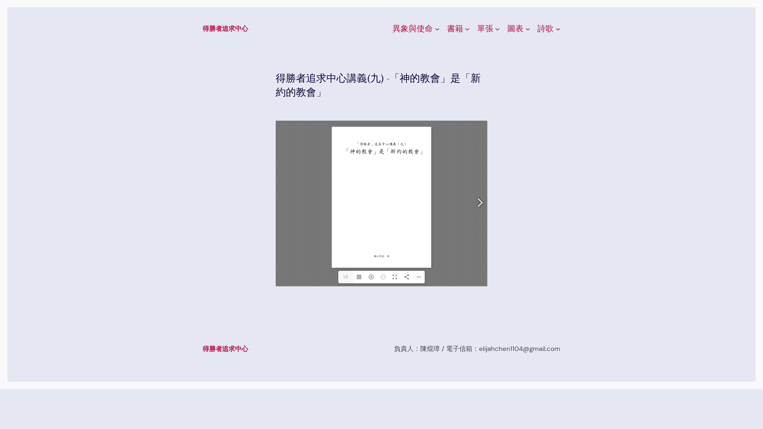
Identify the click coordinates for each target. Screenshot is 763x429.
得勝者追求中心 (225, 28)
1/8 (345, 277)
